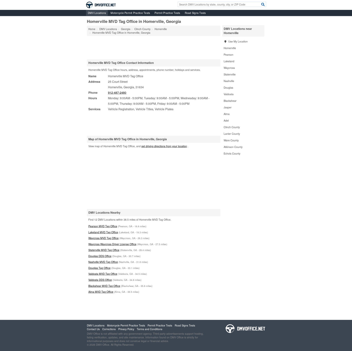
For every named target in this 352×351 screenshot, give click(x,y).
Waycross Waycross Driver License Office (112, 244)
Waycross (229, 68)
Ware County (231, 140)
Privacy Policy (126, 329)
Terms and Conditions (149, 329)
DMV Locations (97, 13)
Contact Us (93, 329)
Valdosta (229, 94)
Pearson (228, 54)
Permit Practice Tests (167, 13)
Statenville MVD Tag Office (103, 250)
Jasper (228, 107)
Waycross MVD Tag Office (103, 238)
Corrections (109, 329)
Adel (226, 120)
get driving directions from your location (164, 146)
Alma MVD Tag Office (100, 292)
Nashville (229, 81)
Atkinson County (233, 147)
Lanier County (232, 133)
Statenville (230, 74)
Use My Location (238, 41)
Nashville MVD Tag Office (103, 262)
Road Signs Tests (195, 13)
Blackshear (230, 101)
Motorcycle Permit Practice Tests (130, 13)
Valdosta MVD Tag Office (102, 274)
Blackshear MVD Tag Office (104, 286)
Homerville (230, 48)
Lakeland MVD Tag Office (103, 232)
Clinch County (232, 127)
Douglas (228, 87)
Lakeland (229, 61)
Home (91, 29)
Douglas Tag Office (99, 268)
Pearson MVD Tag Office (102, 226)
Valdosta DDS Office (100, 280)
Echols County (232, 153)
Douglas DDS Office (99, 256)
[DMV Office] (101, 4)
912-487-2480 (117, 92)
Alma (227, 114)
